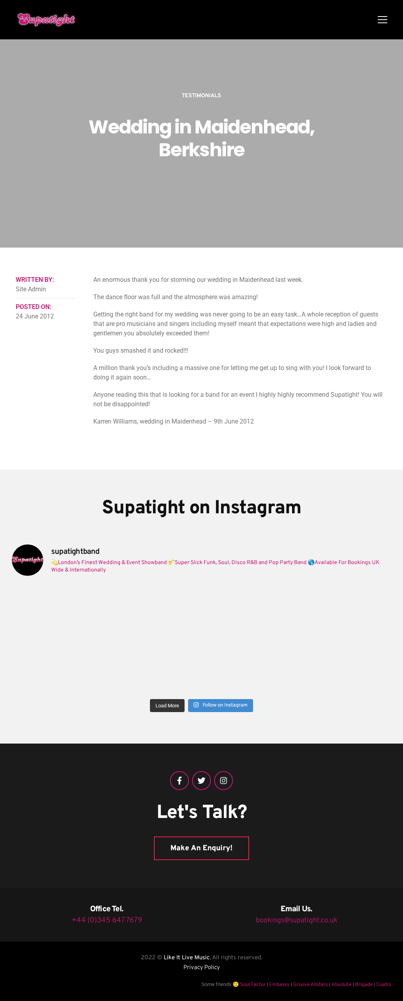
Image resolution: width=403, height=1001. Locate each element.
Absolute (341, 985)
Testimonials (201, 96)
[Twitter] (201, 780)
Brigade (364, 985)
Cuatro (383, 985)
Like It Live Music (187, 958)
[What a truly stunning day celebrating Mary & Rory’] (249, 611)
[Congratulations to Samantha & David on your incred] (58, 666)
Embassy (279, 985)
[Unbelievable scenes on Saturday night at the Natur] (345, 611)
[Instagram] (223, 780)
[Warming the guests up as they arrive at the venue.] (345, 666)
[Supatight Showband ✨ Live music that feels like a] (249, 666)
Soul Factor (253, 985)
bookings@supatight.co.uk (296, 920)
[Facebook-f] (179, 780)
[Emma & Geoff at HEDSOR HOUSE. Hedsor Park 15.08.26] (58, 611)
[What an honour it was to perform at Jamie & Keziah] (154, 666)
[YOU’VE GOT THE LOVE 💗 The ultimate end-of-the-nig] (154, 611)
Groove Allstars (310, 985)
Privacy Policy (201, 967)
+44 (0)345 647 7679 (107, 920)
